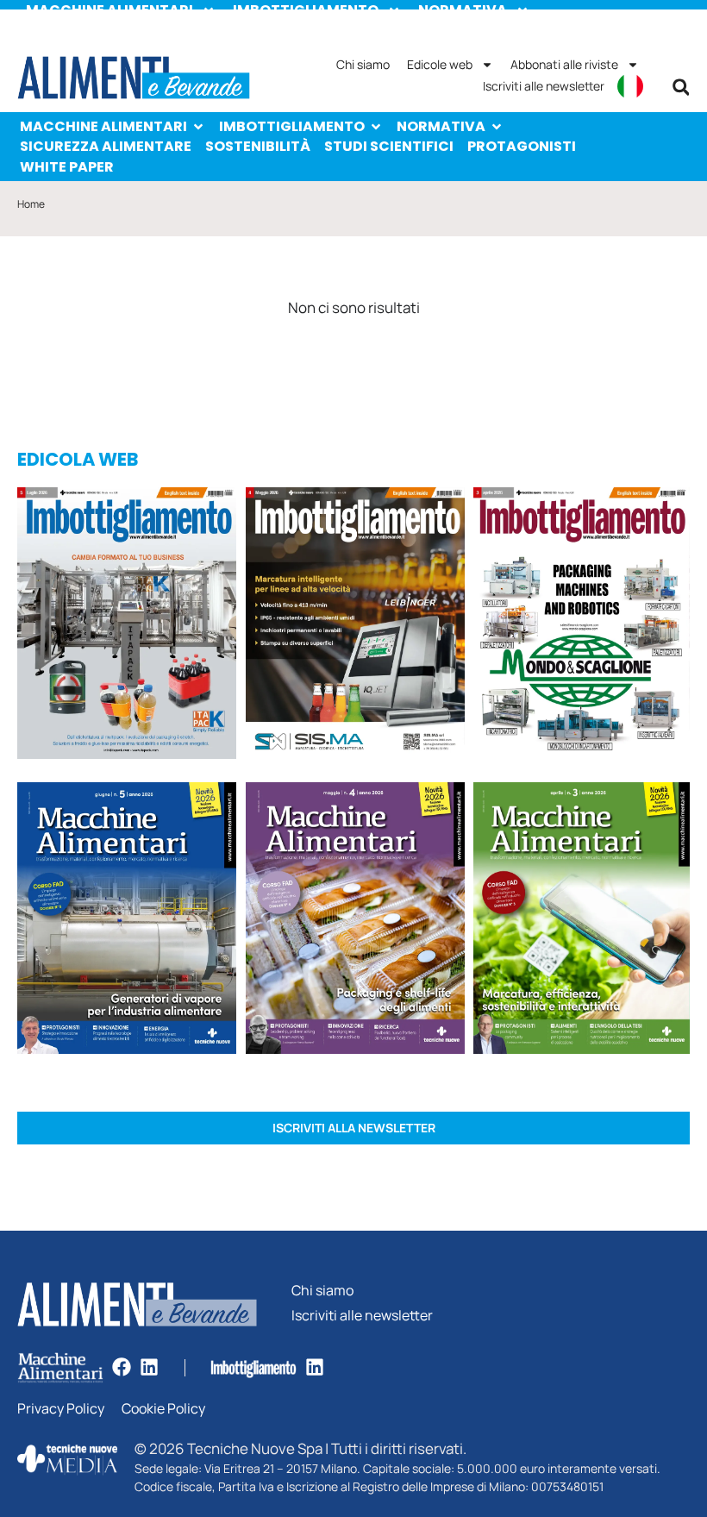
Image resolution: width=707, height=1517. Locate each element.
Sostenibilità (257, 146)
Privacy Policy (60, 1409)
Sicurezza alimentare (105, 146)
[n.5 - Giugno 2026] (127, 921)
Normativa (441, 126)
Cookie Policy (163, 1409)
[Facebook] (121, 1366)
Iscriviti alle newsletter (543, 86)
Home (31, 204)
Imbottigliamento (292, 126)
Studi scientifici (389, 146)
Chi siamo (363, 64)
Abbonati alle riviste (564, 64)
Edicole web (439, 64)
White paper (67, 167)
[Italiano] (630, 86)
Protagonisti (521, 146)
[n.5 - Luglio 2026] (127, 626)
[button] (681, 87)
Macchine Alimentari (103, 126)
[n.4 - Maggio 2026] (355, 626)
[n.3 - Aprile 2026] (581, 626)
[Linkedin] (149, 1366)
